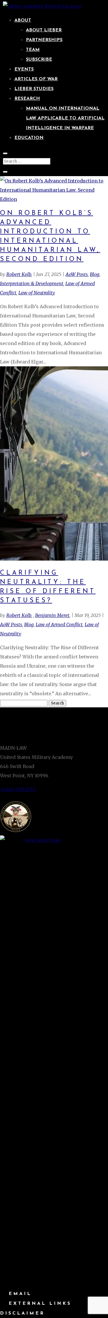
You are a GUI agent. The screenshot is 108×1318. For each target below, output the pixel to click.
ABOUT (22, 20)
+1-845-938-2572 (17, 789)
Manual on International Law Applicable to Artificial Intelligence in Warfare (65, 118)
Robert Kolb (18, 274)
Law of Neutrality (36, 293)
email (20, 1294)
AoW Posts (77, 274)
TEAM (33, 49)
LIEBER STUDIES (34, 89)
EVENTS (24, 69)
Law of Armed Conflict (59, 624)
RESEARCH (27, 98)
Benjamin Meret (52, 615)
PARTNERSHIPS (44, 40)
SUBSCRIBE (39, 59)
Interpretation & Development (31, 283)
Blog (94, 274)
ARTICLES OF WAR (36, 79)
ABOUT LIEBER (44, 30)
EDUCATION (28, 138)
